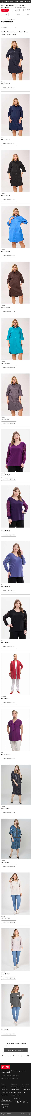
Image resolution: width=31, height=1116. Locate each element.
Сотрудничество (15, 1089)
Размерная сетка (5, 1092)
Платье (3, 82)
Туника (3, 473)
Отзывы (24, 1092)
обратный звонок (5, 1104)
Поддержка (14, 1084)
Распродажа (4, 1089)
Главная (3, 19)
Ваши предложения (16, 1095)
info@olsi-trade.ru (5, 1107)
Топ (2, 752)
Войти (21, 1)
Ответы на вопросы (16, 1092)
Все (28, 1055)
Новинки (3, 1086)
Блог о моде (4, 1095)
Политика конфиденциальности (10, 1075)
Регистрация (27, 1)
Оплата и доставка (16, 1086)
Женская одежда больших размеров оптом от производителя (14, 1071)
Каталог (3, 1084)
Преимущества (26, 1089)
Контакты (24, 1086)
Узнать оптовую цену (9, 87)
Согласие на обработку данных (9, 1078)
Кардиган (3, 696)
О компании (25, 1084)
